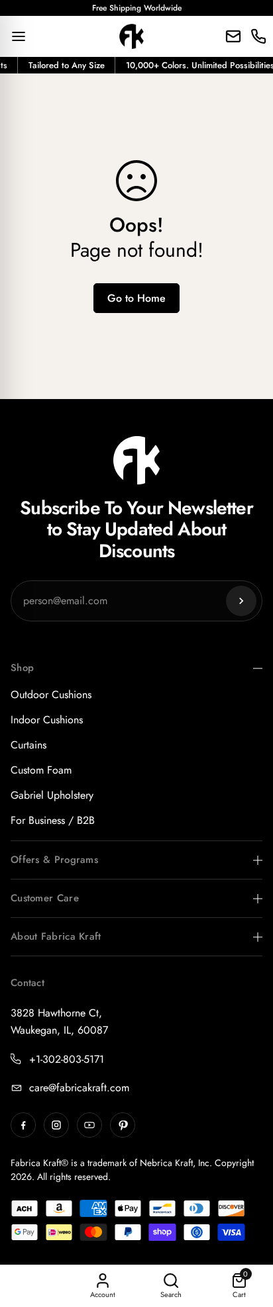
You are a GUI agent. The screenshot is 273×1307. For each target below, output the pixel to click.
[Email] (233, 36)
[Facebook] (23, 1125)
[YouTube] (89, 1125)
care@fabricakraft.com (79, 1087)
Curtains (28, 744)
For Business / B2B (53, 820)
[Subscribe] (241, 601)
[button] (239, 1286)
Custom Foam (41, 770)
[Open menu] (18, 36)
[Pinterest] (122, 1125)
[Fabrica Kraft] (132, 36)
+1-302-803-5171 (66, 1059)
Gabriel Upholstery (52, 795)
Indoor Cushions (47, 719)
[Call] (258, 36)
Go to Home (136, 298)
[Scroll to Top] (249, 1237)
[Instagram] (56, 1125)
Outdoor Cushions (51, 694)
